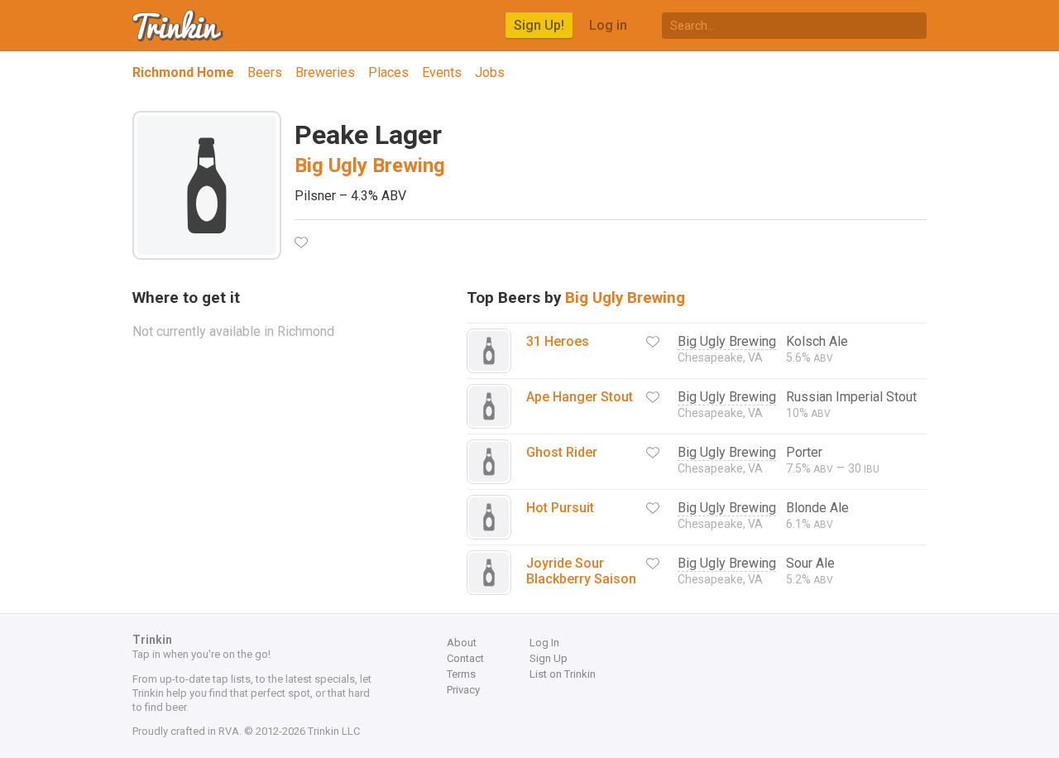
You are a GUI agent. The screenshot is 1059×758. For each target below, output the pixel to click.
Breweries (325, 72)
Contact (465, 658)
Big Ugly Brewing (370, 165)
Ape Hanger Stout (579, 397)
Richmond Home (183, 72)
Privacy (463, 690)
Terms (461, 674)
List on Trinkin (563, 674)
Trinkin (178, 25)
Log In (544, 642)
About (462, 642)
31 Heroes (557, 341)
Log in (608, 25)
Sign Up (549, 658)
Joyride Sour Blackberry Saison (581, 571)
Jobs (490, 72)
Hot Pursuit (560, 508)
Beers (264, 72)
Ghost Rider (561, 452)
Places (388, 72)
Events (442, 72)
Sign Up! (539, 25)
